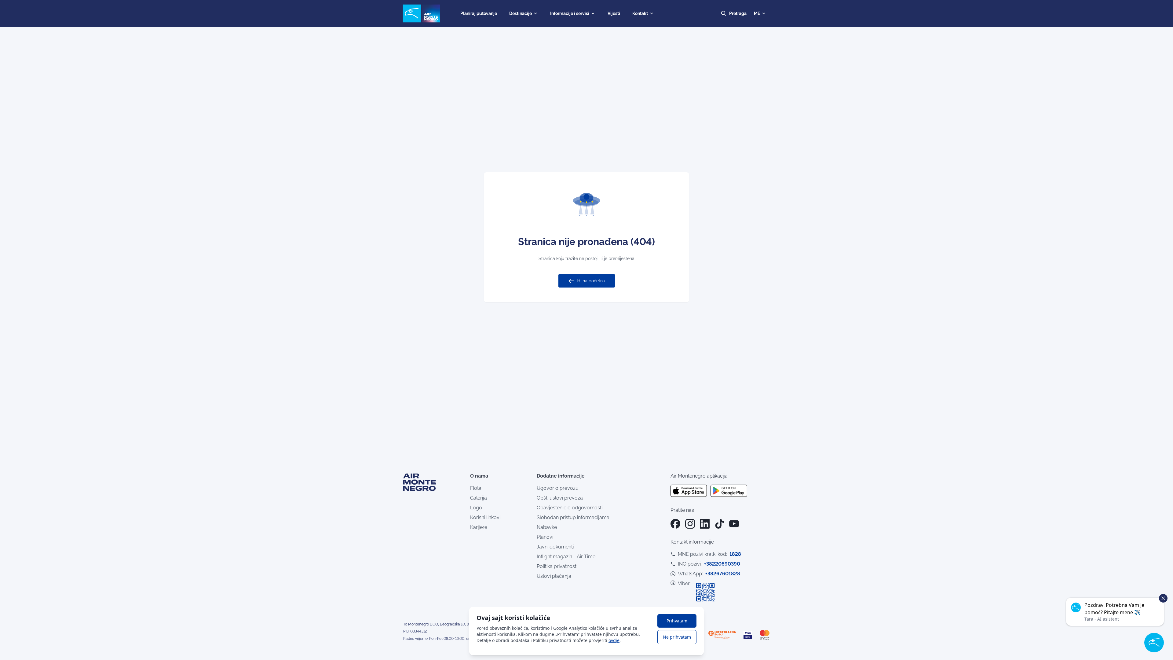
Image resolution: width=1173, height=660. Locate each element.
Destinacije (520, 13)
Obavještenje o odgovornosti (569, 508)
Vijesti (614, 13)
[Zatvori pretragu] (743, 13)
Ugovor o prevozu (558, 488)
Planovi (545, 537)
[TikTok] (719, 524)
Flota (475, 488)
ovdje (613, 640)
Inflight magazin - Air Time (566, 556)
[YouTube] (734, 524)
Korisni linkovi (485, 517)
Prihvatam (677, 621)
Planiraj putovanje (478, 13)
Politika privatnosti (557, 566)
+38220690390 (722, 564)
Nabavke (547, 527)
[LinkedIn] (705, 524)
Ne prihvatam (677, 637)
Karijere (478, 527)
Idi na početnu (591, 280)
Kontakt (640, 13)
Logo (476, 508)
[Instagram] (690, 524)
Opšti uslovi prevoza (560, 498)
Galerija (478, 498)
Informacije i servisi (569, 13)
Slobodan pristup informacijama (573, 517)
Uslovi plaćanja (554, 576)
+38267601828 (722, 574)
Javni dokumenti (555, 547)
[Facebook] (675, 524)
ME (757, 13)
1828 (735, 554)
